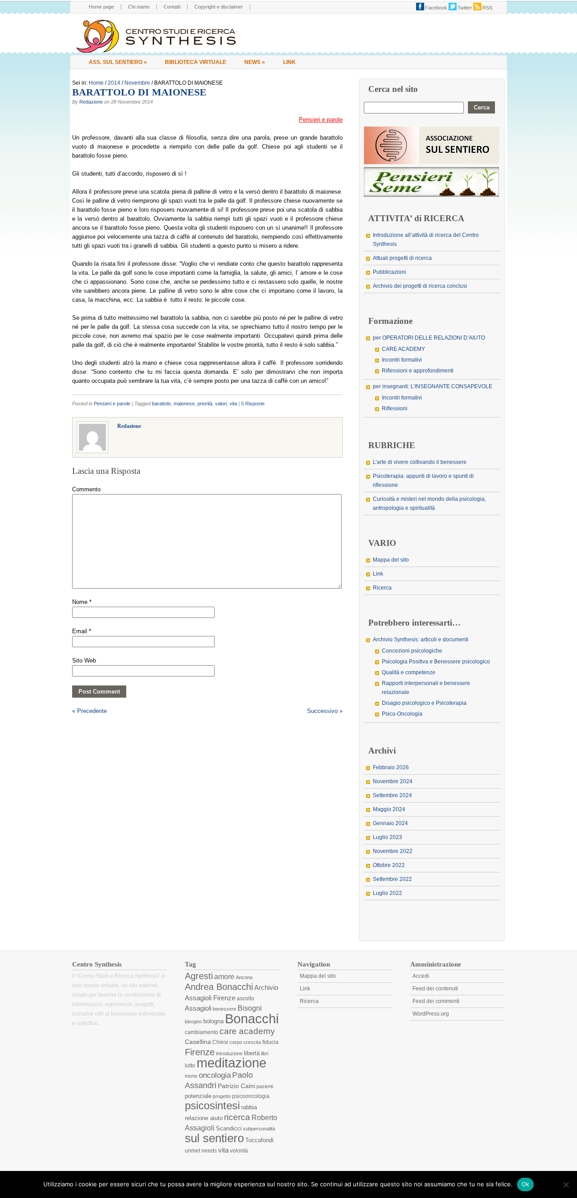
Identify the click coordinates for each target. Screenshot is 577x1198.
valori (221, 403)
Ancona (244, 977)
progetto (222, 1096)
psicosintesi (212, 1106)
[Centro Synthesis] (172, 36)
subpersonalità (259, 1128)
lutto (190, 1065)
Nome (82, 602)
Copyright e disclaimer (218, 7)
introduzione (229, 1053)
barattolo (161, 403)
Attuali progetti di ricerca (402, 258)
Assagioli (198, 1008)
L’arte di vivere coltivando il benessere (420, 462)
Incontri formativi (402, 360)
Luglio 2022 (387, 893)
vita (233, 403)
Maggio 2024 (389, 809)
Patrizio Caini (236, 1085)
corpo (235, 1042)
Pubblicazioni (389, 272)
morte (191, 1076)
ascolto (245, 998)
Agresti (199, 976)
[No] (565, 1184)
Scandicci (229, 1128)
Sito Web (84, 660)
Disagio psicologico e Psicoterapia (424, 703)
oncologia (215, 1075)
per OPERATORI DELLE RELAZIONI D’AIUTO (429, 338)
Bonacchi (252, 1018)
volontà (239, 1151)
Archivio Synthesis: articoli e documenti (420, 639)
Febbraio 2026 (391, 767)
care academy (247, 1031)
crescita (252, 1042)
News (254, 62)
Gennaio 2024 (390, 823)
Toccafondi (259, 1140)
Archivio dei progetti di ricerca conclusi (420, 286)
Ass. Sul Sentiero (118, 62)
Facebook (436, 7)
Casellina (198, 1041)
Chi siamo (139, 7)
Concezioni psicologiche (412, 651)
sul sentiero (214, 1138)
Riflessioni (395, 408)
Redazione (91, 101)
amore (224, 976)
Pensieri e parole (112, 403)
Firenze (200, 1052)
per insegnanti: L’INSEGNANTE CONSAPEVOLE (432, 386)
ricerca (237, 1117)
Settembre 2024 (392, 795)
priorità (204, 403)
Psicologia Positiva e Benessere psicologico (436, 661)
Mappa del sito (391, 560)
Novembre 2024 (392, 781)
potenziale (198, 1096)
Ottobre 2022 (389, 865)
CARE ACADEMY (403, 349)
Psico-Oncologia (402, 714)
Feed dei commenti (435, 1001)
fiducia (270, 1042)
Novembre (137, 83)
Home (96, 83)
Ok (526, 1184)
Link (289, 62)
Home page (101, 7)
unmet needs (201, 1151)
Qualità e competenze (408, 672)
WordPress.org (430, 1014)
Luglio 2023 (387, 837)
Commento (86, 489)
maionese (184, 403)
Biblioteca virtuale (195, 62)
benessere (224, 1009)
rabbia (249, 1107)
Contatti (172, 7)
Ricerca (382, 588)
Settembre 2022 (392, 879)
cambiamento (201, 1032)
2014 (114, 83)
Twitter (465, 7)
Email (81, 631)
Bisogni (250, 1008)
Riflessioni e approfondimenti (417, 371)
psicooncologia (251, 1096)
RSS (487, 7)
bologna (213, 1021)
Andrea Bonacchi (219, 987)
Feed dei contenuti (435, 988)
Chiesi (220, 1042)
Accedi (420, 976)
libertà (252, 1053)
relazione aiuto (204, 1118)
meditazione (231, 1063)
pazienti (264, 1086)
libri (264, 1053)
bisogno (193, 1021)
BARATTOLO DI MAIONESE (139, 92)
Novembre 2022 (392, 851)
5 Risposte (253, 403)
